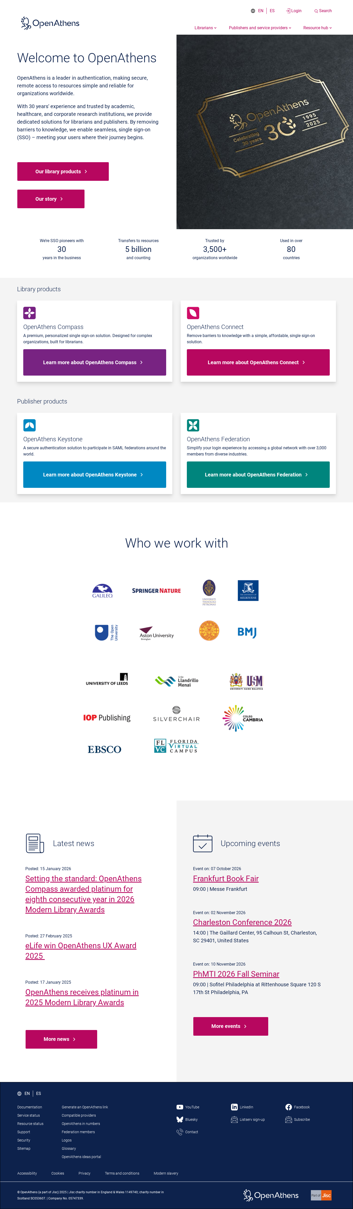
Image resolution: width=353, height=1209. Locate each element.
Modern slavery (166, 1173)
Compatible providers (79, 1115)
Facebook (302, 1107)
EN (260, 10)
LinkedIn (246, 1107)
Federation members (78, 1132)
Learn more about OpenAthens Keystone (90, 475)
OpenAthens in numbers (81, 1124)
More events (225, 1026)
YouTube (192, 1107)
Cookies (57, 1173)
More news (56, 1039)
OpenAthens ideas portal (81, 1157)
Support (23, 1132)
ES (272, 10)
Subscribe (302, 1119)
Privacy (84, 1173)
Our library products (58, 171)
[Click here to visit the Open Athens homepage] (50, 23)
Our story (46, 199)
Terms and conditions (122, 1173)
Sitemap (23, 1148)
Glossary (69, 1148)
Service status (28, 1115)
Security (23, 1140)
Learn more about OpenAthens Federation (253, 475)
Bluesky (191, 1119)
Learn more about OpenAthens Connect (253, 362)
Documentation (29, 1107)
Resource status (30, 1124)
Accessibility (27, 1173)
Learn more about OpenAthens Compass (89, 362)
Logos (67, 1140)
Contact (191, 1132)
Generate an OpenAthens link (85, 1107)
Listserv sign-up (252, 1119)
